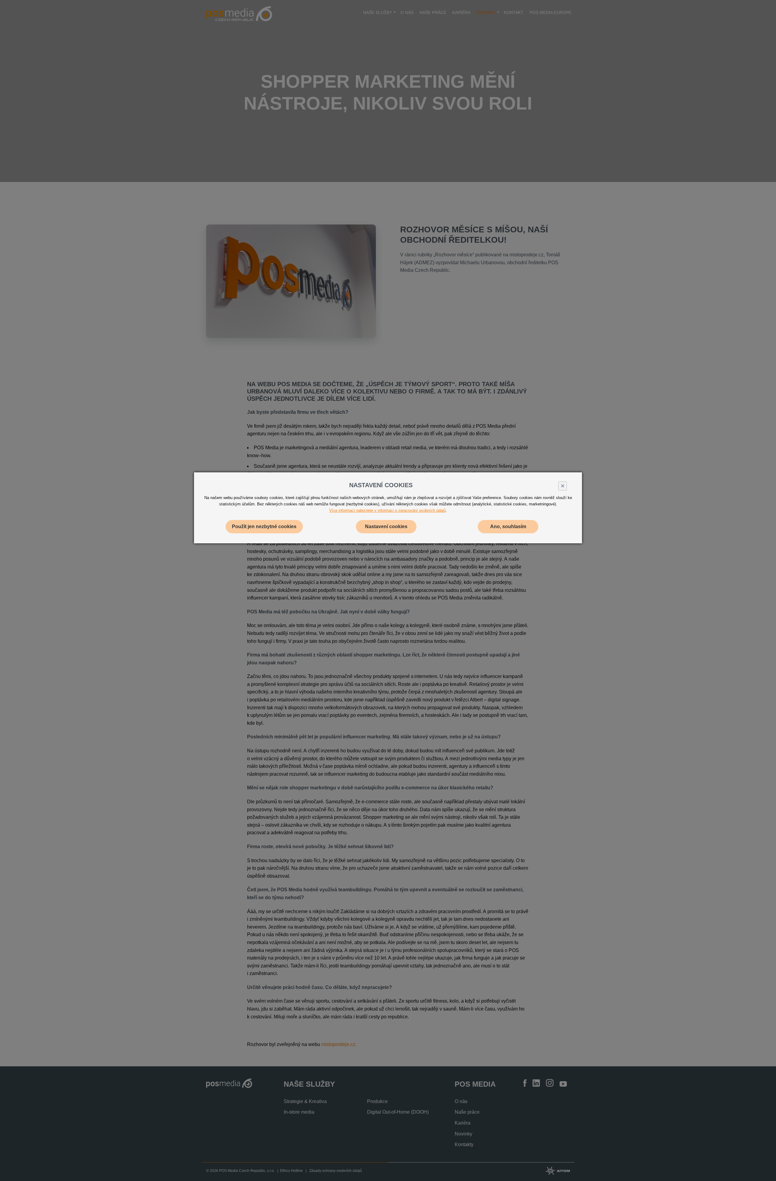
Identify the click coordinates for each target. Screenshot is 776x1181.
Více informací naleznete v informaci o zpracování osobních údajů (387, 510)
